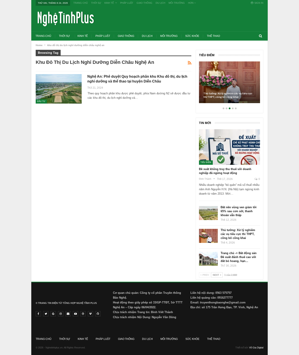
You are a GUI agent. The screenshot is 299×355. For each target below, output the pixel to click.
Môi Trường (177, 3)
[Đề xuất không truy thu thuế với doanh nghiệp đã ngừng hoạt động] (229, 147)
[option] (229, 84)
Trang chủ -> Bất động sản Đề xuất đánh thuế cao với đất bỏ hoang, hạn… (239, 257)
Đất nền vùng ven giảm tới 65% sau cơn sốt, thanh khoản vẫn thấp (239, 211)
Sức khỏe (192, 36)
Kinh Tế (109, 3)
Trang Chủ (80, 3)
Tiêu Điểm (206, 162)
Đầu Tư (41, 101)
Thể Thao (213, 36)
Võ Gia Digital (256, 347)
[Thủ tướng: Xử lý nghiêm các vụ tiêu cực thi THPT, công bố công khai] (229, 82)
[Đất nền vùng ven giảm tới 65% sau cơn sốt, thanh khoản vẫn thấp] (208, 213)
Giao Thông (144, 3)
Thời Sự (96, 3)
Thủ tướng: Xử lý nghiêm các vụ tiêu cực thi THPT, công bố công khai (227, 95)
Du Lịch (160, 3)
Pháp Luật (126, 3)
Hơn (191, 3)
